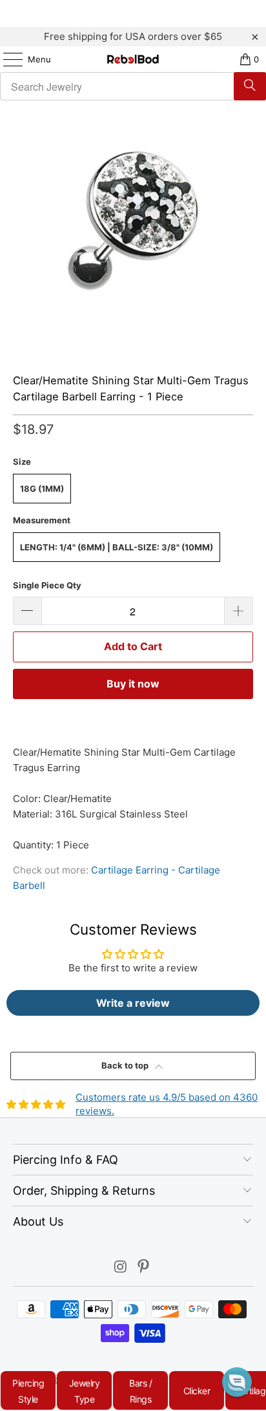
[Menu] (6, 59)
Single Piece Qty (47, 585)
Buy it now (133, 683)
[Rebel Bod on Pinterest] (144, 1268)
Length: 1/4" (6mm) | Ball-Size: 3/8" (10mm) (116, 547)
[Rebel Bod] (133, 59)
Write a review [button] (133, 1002)
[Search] (250, 86)
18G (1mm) (42, 488)
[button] (237, 1382)
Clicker (196, 1390)
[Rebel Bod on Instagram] (120, 1268)
